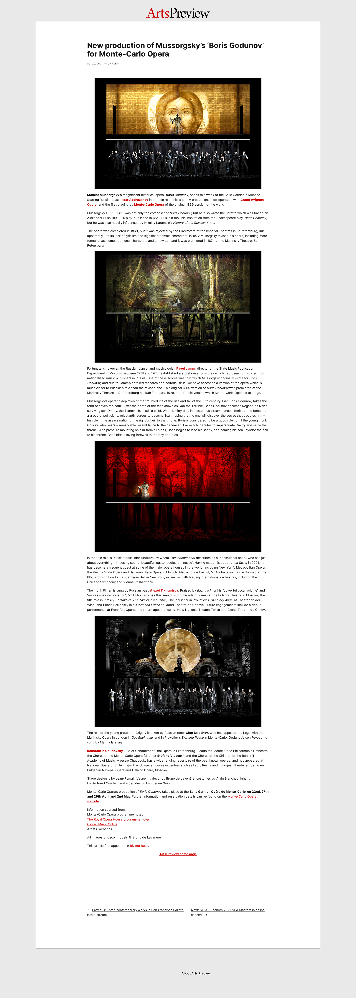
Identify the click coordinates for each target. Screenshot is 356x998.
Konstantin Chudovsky (105, 751)
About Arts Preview (196, 973)
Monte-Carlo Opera (149, 204)
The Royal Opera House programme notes (118, 819)
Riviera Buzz (139, 846)
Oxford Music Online (102, 824)
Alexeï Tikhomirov (164, 590)
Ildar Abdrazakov (134, 200)
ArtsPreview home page (178, 854)
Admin (115, 63)
